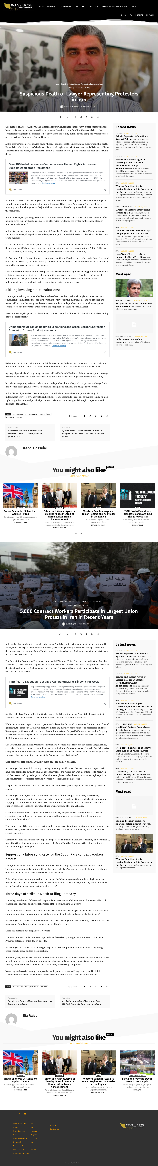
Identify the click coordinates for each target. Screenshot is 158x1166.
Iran (57, 84)
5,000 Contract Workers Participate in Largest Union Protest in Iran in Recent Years (83, 433)
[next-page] (81, 533)
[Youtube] (25, 1114)
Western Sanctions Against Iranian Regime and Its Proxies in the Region (134, 189)
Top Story (19, 417)
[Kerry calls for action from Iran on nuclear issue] (134, 288)
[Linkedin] (92, 116)
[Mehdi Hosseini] (62, 106)
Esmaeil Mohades (98, 525)
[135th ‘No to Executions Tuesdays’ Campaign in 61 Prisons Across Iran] (137, 495)
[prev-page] (75, 533)
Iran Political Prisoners (36, 414)
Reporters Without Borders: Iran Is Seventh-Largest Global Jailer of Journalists (26, 433)
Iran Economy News (124, 207)
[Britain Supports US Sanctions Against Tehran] (20, 495)
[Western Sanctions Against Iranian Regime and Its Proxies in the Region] (98, 495)
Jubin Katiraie (137, 525)
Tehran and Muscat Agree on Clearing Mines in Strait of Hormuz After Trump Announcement (60, 515)
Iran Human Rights (81, 88)
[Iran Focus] (18, 6)
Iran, (49, 414)
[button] (131, 15)
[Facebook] (121, 15)
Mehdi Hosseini (72, 106)
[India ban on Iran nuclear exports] (134, 323)
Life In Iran (10, 417)
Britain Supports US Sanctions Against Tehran (21, 512)
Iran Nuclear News (123, 300)
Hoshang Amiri (20, 522)
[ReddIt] (98, 116)
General (119, 133)
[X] (125, 15)
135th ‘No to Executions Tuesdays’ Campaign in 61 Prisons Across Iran (133, 233)
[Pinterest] (86, 116)
